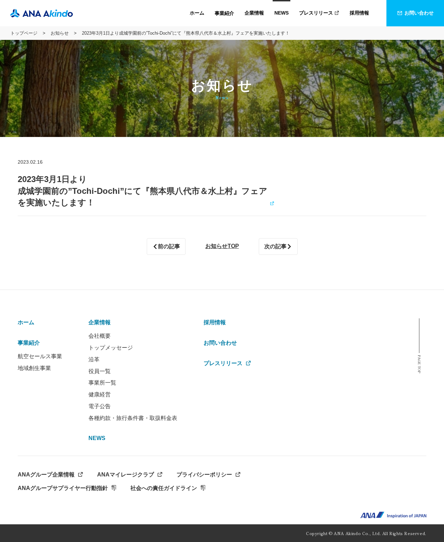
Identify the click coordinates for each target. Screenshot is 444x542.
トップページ (23, 33)
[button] (224, 13)
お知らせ (60, 33)
